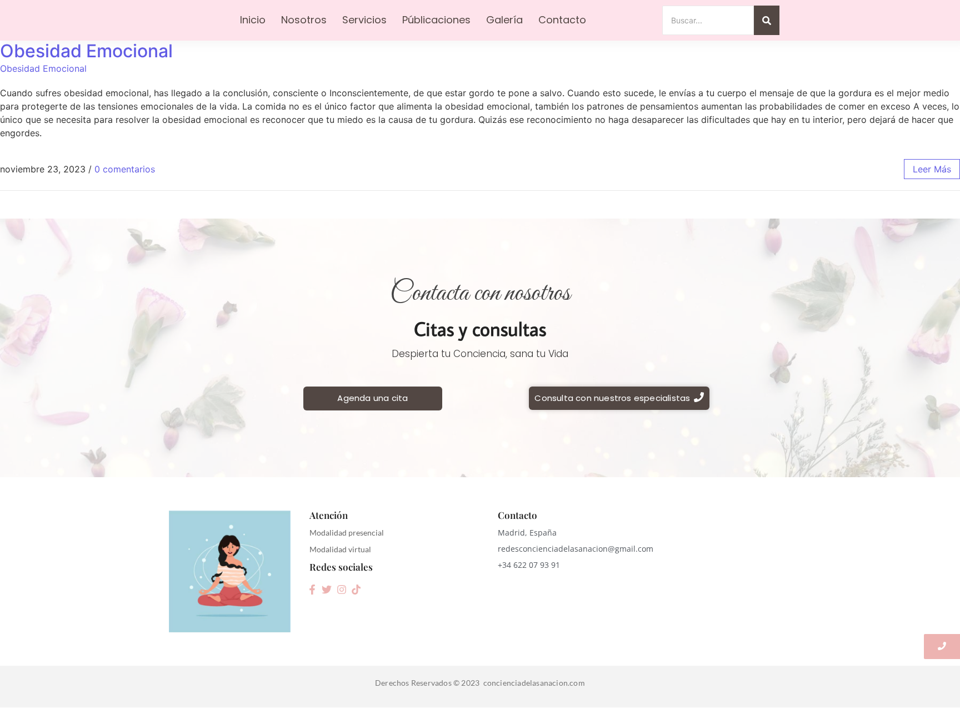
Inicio (253, 20)
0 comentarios (124, 169)
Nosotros (304, 20)
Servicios (364, 20)
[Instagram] (342, 589)
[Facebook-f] (312, 589)
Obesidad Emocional (86, 51)
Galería (504, 20)
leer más (932, 169)
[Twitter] (327, 589)
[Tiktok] (356, 589)
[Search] (766, 20)
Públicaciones (436, 20)
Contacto (562, 20)
